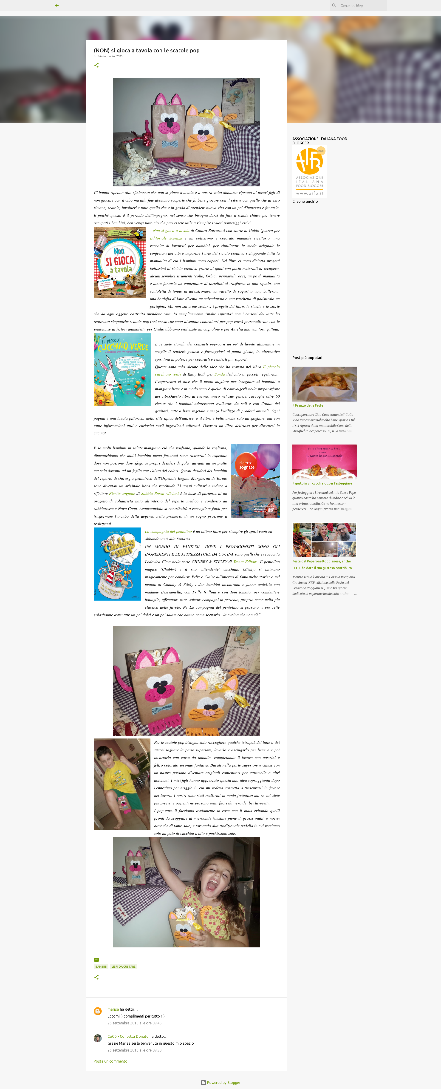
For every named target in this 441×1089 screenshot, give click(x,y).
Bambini (101, 966)
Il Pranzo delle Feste (307, 405)
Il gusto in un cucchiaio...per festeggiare (322, 483)
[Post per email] (96, 961)
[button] (96, 66)
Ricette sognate (122, 493)
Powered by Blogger (223, 1082)
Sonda (220, 374)
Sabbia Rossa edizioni (160, 493)
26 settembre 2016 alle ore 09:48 (134, 1023)
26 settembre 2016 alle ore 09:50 (134, 1050)
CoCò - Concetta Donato (128, 1036)
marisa (113, 1009)
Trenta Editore (245, 561)
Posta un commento (110, 1061)
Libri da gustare (124, 966)
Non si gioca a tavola (171, 230)
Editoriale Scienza (166, 238)
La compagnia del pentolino (168, 531)
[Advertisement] (324, 279)
